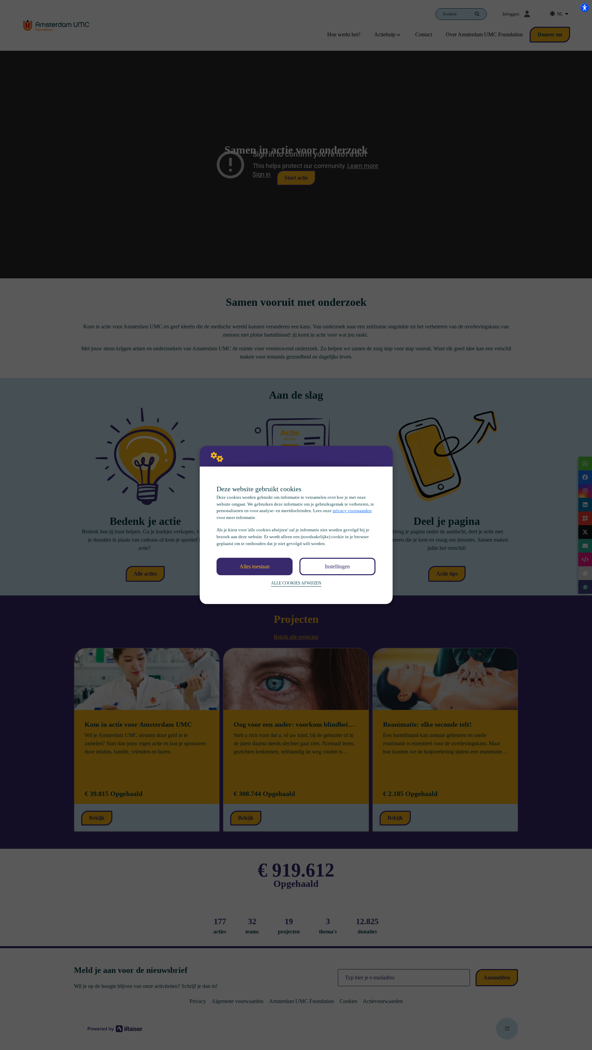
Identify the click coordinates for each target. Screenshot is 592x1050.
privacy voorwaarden (352, 510)
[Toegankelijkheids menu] (584, 7)
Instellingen (337, 566)
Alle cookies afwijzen (296, 583)
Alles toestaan (254, 566)
